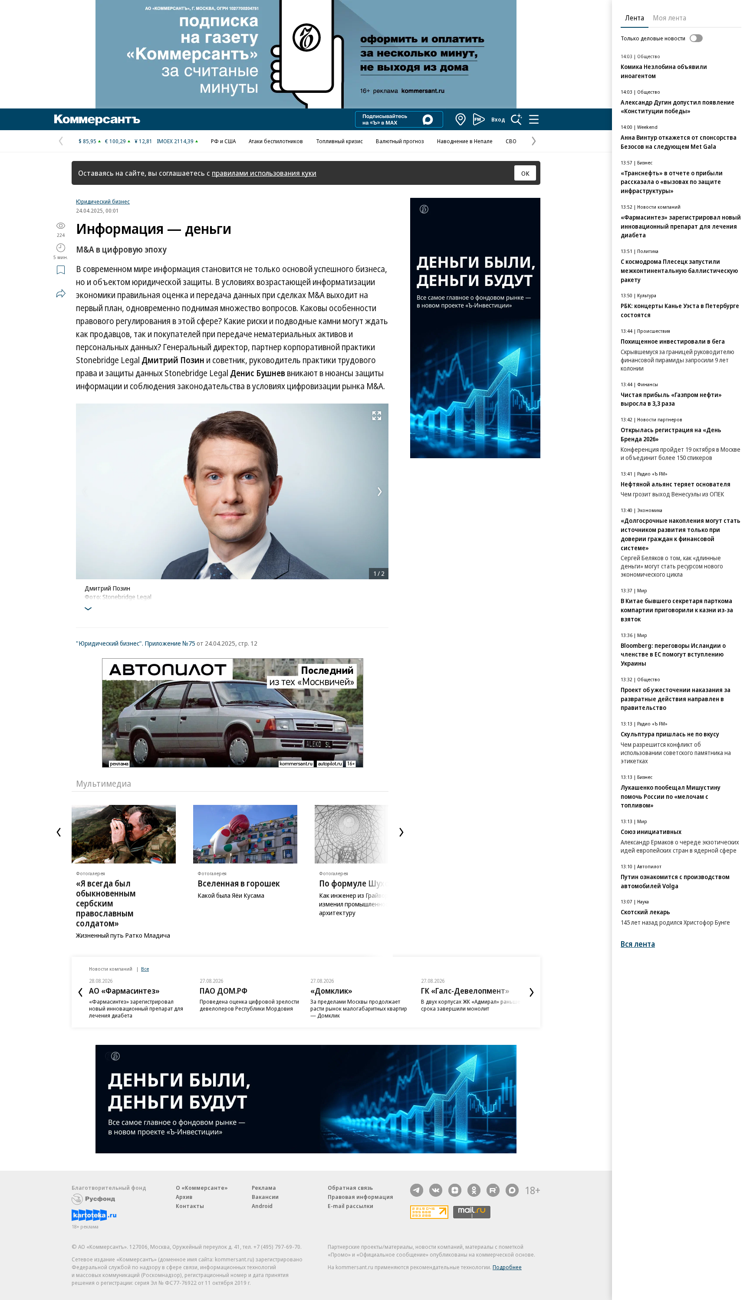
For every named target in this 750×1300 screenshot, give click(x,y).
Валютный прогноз (400, 141)
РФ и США (223, 141)
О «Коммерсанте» (202, 1188)
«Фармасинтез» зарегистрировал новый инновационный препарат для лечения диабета (136, 1008)
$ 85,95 (87, 141)
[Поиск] (516, 119)
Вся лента (638, 944)
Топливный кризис (339, 141)
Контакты (190, 1206)
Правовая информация (360, 1197)
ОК (525, 173)
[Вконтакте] (435, 1190)
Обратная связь (350, 1188)
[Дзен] (454, 1190)
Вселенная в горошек (238, 883)
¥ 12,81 (143, 141)
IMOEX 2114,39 (175, 141)
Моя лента (669, 18)
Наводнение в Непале (465, 141)
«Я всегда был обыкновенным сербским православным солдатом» (106, 903)
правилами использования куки (264, 173)
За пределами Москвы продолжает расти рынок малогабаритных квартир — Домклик (358, 1008)
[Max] (512, 1190)
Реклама (264, 1188)
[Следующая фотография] (379, 491)
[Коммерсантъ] (97, 119)
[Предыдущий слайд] (58, 832)
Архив (184, 1197)
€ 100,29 (115, 141)
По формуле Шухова (358, 883)
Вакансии (265, 1197)
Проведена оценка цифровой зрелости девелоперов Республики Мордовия (249, 1005)
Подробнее (507, 1267)
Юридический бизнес (103, 201)
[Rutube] (493, 1190)
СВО (511, 141)
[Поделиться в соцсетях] (61, 293)
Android (262, 1206)
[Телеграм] (416, 1190)
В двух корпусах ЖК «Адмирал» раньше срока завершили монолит (470, 1005)
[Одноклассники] (473, 1190)
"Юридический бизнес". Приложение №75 (135, 643)
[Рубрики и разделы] (533, 119)
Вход (498, 119)
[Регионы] (460, 119)
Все (145, 968)
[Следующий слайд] (401, 832)
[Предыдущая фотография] (84, 491)
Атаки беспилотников (276, 141)
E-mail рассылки (350, 1206)
